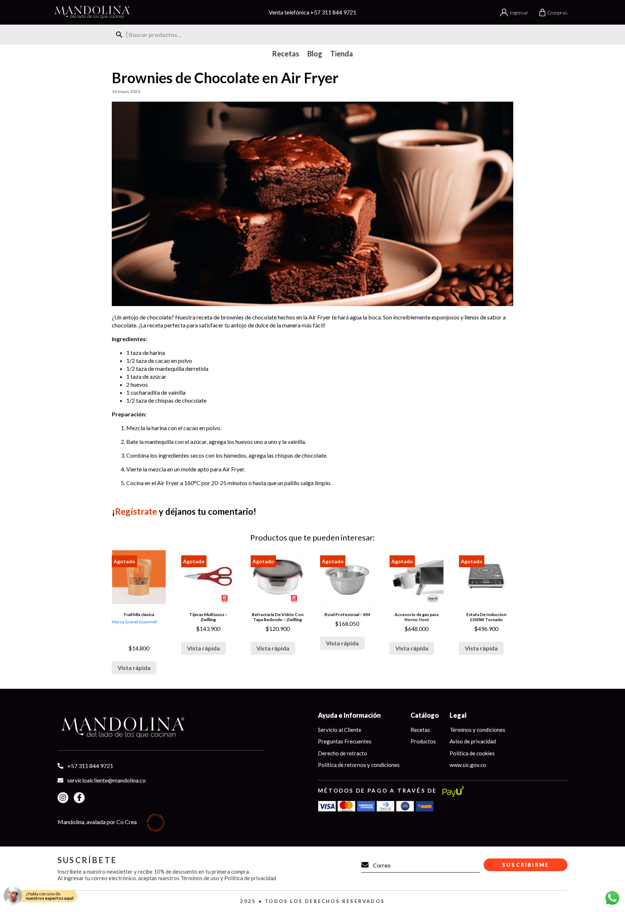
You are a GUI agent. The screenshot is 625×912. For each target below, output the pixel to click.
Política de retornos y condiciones (359, 765)
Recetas (420, 729)
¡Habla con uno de (50, 896)
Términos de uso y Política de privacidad (228, 878)
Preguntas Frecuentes (344, 741)
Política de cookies (472, 753)
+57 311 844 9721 (333, 12)
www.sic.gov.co (468, 765)
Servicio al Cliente (339, 729)
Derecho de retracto (342, 753)
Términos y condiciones (477, 729)
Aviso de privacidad (473, 741)
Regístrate (136, 511)
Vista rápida (134, 667)
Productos (423, 741)
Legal (458, 715)
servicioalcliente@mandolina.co (106, 780)
